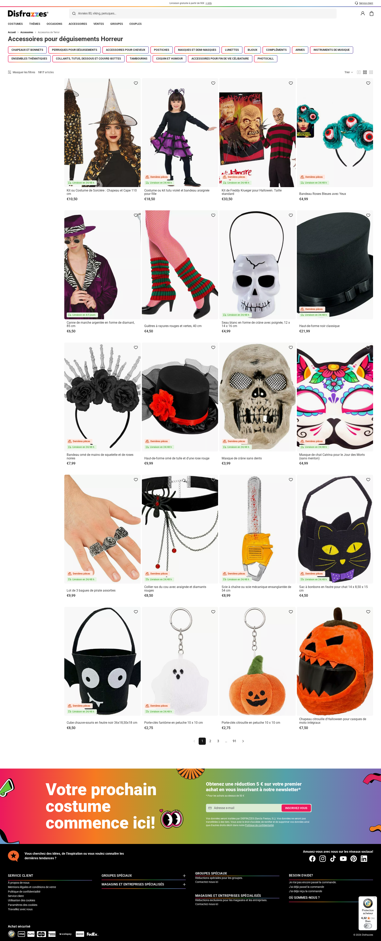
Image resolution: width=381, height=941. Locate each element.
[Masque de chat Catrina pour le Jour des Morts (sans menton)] (335, 397)
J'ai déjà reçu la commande (305, 891)
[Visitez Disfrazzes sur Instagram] (323, 859)
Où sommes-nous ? (304, 898)
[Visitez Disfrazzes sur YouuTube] (343, 859)
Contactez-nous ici (206, 881)
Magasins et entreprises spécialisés (133, 884)
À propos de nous (18, 882)
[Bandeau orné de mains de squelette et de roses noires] (102, 397)
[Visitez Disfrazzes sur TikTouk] (333, 859)
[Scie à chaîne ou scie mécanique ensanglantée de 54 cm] (257, 529)
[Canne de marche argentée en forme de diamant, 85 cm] (102, 264)
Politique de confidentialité (259, 825)
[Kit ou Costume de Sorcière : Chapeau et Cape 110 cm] (102, 132)
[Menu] (374, 898)
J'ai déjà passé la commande (306, 886)
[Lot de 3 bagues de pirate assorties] (102, 529)
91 (234, 741)
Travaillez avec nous (20, 909)
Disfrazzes (367, 934)
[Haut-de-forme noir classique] (335, 264)
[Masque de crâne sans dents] (257, 397)
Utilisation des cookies (21, 900)
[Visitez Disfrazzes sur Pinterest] (354, 859)
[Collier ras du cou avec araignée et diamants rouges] (180, 529)
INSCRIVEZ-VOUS (296, 808)
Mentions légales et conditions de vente (32, 887)
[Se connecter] (363, 13)
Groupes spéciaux (117, 875)
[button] (348, 72)
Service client (16, 896)
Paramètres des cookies (22, 904)
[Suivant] (243, 741)
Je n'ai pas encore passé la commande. (313, 882)
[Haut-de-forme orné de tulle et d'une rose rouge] (180, 397)
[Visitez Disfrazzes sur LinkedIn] (364, 859)
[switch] (368, 926)
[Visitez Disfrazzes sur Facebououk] (312, 859)
